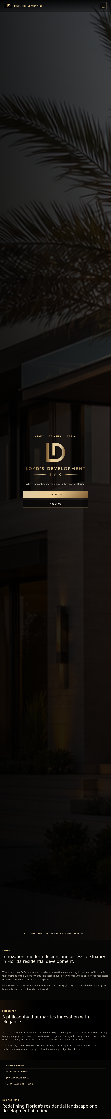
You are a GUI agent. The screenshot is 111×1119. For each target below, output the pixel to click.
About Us (55, 504)
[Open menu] (103, 5)
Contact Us (55, 494)
